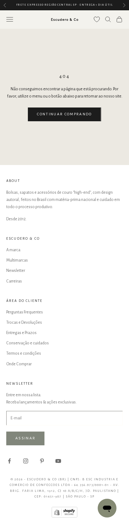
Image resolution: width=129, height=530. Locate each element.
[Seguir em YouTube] (58, 461)
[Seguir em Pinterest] (42, 461)
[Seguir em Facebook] (9, 461)
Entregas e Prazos (21, 333)
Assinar (25, 438)
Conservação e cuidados (27, 343)
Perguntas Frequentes (24, 312)
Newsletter (15, 270)
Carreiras (14, 281)
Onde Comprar (19, 364)
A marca (13, 250)
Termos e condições (23, 353)
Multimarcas (17, 260)
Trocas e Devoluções (24, 322)
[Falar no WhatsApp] (107, 508)
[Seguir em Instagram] (26, 461)
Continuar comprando (64, 114)
